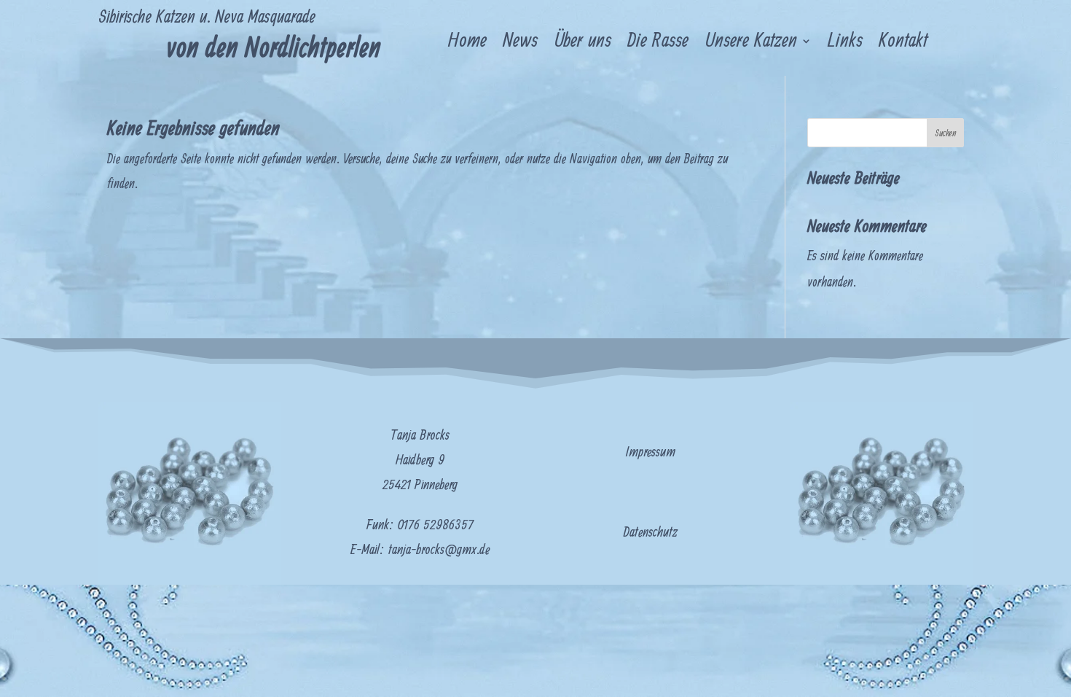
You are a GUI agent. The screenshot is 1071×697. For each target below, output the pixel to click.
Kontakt (903, 44)
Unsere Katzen (751, 44)
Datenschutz (651, 532)
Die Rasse (657, 44)
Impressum (650, 452)
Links (845, 44)
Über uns (582, 44)
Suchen (945, 133)
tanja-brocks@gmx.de (439, 550)
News (520, 44)
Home (467, 44)
